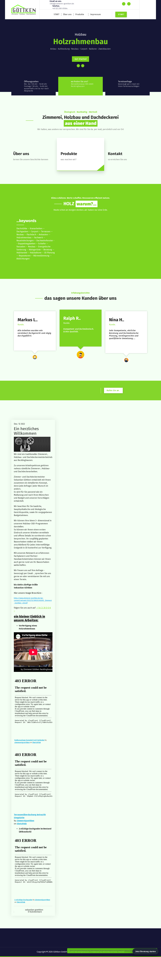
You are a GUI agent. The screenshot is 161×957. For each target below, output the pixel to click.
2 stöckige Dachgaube (23, 900)
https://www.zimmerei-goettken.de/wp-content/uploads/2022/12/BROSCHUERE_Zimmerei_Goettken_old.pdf (33, 600)
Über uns (67, 14)
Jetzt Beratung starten (145, 951)
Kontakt (115, 153)
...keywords (26, 220)
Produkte (79, 14)
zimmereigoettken (22, 742)
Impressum (95, 14)
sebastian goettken (34, 910)
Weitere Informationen (131, 950)
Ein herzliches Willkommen (26, 431)
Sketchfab (36, 742)
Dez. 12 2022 (19, 424)
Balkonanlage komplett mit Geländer (29, 740)
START (56, 14)
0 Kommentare (35, 912)
